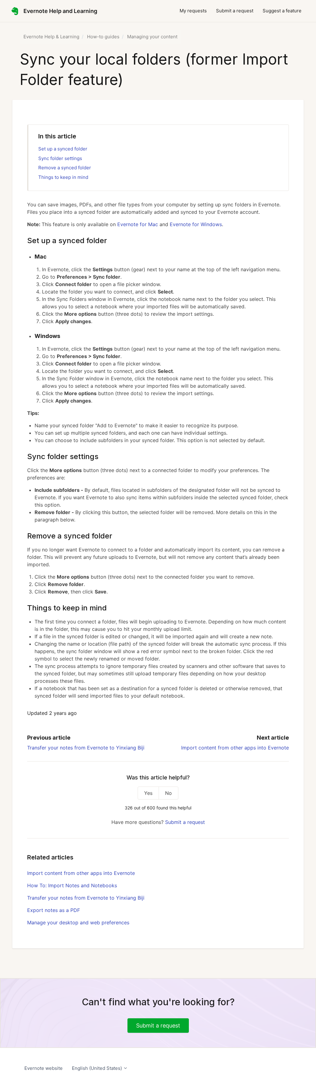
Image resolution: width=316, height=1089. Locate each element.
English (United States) (97, 1068)
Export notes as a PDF (53, 910)
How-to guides (103, 37)
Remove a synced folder (64, 168)
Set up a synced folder (62, 149)
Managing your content (152, 37)
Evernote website (43, 1068)
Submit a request (234, 11)
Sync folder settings (60, 158)
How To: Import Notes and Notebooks (72, 885)
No (168, 793)
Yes (148, 793)
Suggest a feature (282, 11)
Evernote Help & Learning (51, 37)
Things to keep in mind (63, 177)
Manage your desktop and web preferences (78, 922)
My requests (193, 11)
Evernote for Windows (195, 224)
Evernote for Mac (137, 224)
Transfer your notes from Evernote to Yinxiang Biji (85, 748)
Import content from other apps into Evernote (235, 748)
